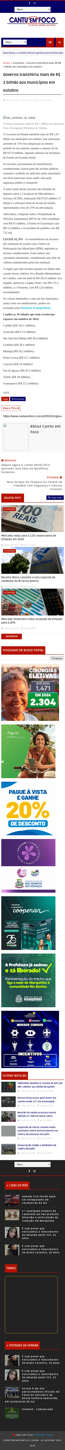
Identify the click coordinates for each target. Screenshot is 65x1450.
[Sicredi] (28, 751)
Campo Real (56, 53)
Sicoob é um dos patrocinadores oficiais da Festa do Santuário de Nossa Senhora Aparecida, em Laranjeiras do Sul (32, 1395)
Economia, (47, 100)
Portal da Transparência (36, 307)
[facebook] (29, 3)
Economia (18, 62)
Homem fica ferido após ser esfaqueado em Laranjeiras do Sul (39, 1199)
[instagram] (34, 3)
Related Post (12, 498)
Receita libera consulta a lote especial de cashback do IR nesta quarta (28, 579)
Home (6, 62)
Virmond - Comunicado (37, 1409)
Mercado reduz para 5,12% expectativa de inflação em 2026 (28, 537)
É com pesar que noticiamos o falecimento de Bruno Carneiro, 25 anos (41, 1249)
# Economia (18, 399)
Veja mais (56, 497)
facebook (12, 636)
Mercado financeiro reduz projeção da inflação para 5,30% (31, 620)
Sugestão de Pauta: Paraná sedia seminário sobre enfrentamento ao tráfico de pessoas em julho (38, 1131)
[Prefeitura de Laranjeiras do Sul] (30, 692)
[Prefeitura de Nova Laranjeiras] (28, 808)
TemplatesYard (42, 1435)
